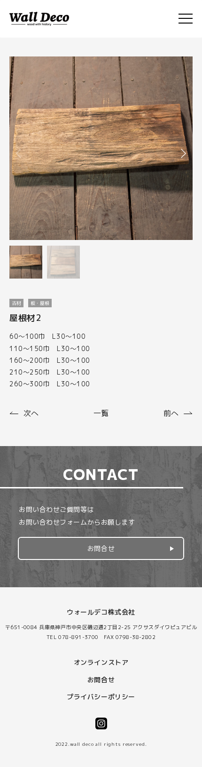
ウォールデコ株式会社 (101, 611)
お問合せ (101, 548)
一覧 (101, 413)
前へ (171, 413)
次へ (31, 413)
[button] (183, 153)
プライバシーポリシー (101, 696)
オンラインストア (101, 662)
